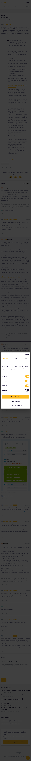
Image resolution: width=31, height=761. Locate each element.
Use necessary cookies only (15, 405)
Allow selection (16, 401)
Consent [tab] (5, 358)
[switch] (27, 381)
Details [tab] (15, 358)
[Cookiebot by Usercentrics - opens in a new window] (22, 355)
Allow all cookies (15, 396)
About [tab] (25, 358)
